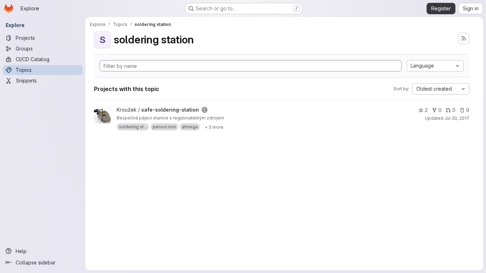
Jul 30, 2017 (456, 118)
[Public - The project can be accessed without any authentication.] (204, 110)
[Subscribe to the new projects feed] (463, 38)
